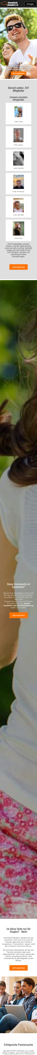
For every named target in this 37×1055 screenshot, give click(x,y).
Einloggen (30, 4)
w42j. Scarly (18, 121)
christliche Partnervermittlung (19, 946)
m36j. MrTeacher (18, 191)
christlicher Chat (10, 940)
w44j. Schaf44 (18, 168)
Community (25, 940)
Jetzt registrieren (18, 73)
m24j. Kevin (18, 238)
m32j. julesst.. (18, 145)
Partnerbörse (18, 944)
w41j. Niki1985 (18, 215)
